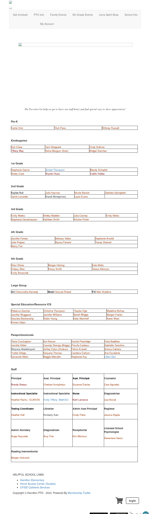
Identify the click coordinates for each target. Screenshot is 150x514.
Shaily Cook (17, 173)
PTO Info (39, 14)
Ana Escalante (112, 353)
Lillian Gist (110, 356)
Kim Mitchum (80, 436)
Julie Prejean (18, 242)
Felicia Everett (79, 349)
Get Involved (20, 14)
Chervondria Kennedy (26, 291)
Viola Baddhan (112, 341)
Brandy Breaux (19, 384)
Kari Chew (16, 147)
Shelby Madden (51, 215)
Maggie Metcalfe (52, 356)
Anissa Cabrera (112, 349)
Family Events (58, 14)
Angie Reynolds (19, 436)
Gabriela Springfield (115, 192)
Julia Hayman (52, 192)
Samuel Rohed (63, 291)
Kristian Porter (81, 219)
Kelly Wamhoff (81, 318)
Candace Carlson (80, 353)
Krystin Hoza (53, 173)
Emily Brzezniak (20, 272)
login (132, 500)
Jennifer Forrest (19, 238)
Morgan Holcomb (20, 457)
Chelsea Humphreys (54, 384)
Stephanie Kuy (79, 356)
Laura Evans (81, 196)
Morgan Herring (56, 265)
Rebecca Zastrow (20, 310)
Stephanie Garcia (20, 170)
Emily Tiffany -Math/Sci (56, 399)
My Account (47, 24)
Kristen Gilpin (18, 322)
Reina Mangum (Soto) (56, 150)
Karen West (113, 318)
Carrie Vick (17, 128)
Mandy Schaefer (99, 170)
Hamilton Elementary (32, 480)
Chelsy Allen (18, 269)
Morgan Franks (115, 314)
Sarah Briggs (80, 314)
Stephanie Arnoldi (104, 238)
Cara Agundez (111, 384)
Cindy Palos (79, 415)
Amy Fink (49, 436)
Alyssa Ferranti (63, 242)
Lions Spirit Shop (109, 14)
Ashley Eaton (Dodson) (55, 349)
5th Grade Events (82, 14)
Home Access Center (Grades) (38, 483)
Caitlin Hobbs (97, 173)
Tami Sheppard (53, 147)
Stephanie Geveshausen (24, 219)
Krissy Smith (55, 269)
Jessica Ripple (112, 415)
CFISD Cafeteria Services (35, 487)
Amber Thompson (55, 170)
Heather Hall (18, 415)
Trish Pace (60, 128)
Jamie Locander (19, 196)
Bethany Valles (63, 238)
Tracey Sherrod (103, 242)
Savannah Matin (19, 356)
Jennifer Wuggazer (21, 314)
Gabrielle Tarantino (114, 345)
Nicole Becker (81, 192)
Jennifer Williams (53, 314)
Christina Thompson (54, 310)
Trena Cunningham (21, 341)
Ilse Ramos (49, 341)
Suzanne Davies (81, 384)
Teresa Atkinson (100, 269)
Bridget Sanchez (98, 150)
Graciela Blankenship (22, 318)
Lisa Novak (110, 399)
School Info (131, 14)
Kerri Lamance (80, 399)
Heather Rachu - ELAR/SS (25, 399)
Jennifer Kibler (18, 345)
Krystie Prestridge (80, 341)
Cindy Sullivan (97, 147)
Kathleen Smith (51, 219)
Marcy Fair (16, 246)
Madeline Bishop (115, 310)
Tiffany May (17, 150)
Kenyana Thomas (52, 353)
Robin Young (51, 318)
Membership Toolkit (79, 493)
